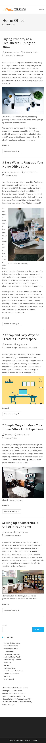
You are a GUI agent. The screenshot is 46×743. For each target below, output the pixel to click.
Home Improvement (13, 535)
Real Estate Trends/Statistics (13, 671)
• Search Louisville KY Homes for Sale (15, 688)
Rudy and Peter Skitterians (15, 122)
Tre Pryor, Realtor (12, 52)
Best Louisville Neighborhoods (14, 696)
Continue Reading (12, 151)
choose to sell (17, 303)
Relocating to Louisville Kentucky (14, 693)
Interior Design (11, 175)
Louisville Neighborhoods (12, 660)
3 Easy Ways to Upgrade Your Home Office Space (23, 164)
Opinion (6, 665)
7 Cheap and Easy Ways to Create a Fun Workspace (20, 337)
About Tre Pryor (9, 704)
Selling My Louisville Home (12, 691)
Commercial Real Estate (12, 643)
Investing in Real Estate (12, 654)
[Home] (3, 24)
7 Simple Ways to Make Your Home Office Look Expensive (22, 427)
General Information (11, 646)
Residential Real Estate (14, 56)
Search (4, 625)
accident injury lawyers (11, 454)
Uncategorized (9, 679)
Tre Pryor (8, 344)
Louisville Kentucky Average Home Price (17, 699)
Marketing (7, 662)
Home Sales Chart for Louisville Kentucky (17, 702)
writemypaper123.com (18, 369)
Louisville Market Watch (12, 657)
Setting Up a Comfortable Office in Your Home (20, 525)
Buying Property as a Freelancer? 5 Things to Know (18, 43)
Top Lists (7, 676)
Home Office (10, 24)
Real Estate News (9, 668)
